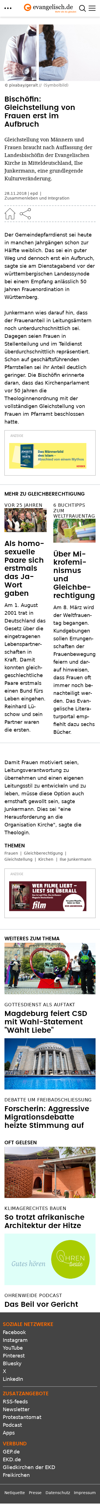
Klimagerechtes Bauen (35, 1208)
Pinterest (14, 1356)
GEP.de (11, 1452)
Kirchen (45, 859)
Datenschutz (58, 1492)
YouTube (13, 1348)
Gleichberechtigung (43, 853)
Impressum (85, 1492)
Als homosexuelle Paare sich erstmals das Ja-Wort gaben (24, 568)
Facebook (14, 1332)
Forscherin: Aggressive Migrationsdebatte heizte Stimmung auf (46, 1117)
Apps (9, 1433)
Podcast (12, 1425)
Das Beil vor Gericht (41, 1304)
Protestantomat (22, 1417)
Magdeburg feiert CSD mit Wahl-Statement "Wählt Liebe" (45, 1022)
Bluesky (12, 1363)
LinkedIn (13, 1379)
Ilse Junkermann (75, 859)
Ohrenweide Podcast (33, 1295)
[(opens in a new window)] (47, 456)
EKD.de (12, 1459)
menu (7, 8)
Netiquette (14, 1492)
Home (10, 213)
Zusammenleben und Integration (36, 198)
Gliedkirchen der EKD (29, 1467)
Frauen (11, 853)
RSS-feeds (15, 1401)
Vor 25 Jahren (23, 505)
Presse (35, 1492)
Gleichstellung (18, 859)
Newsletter (16, 1409)
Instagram (15, 1340)
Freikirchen (16, 1475)
